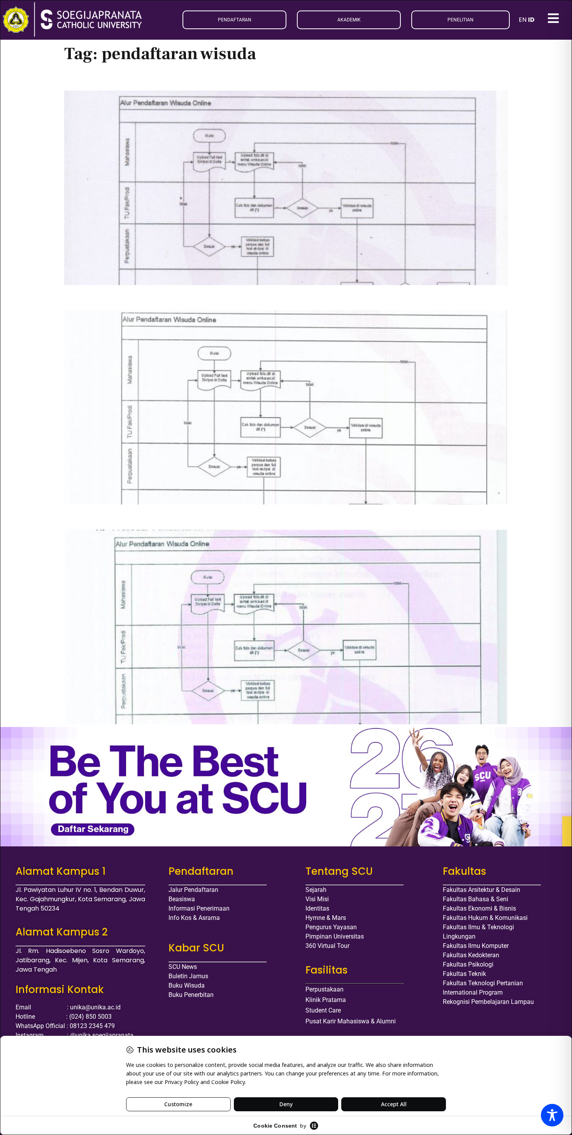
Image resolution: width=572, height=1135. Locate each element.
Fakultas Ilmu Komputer (476, 945)
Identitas (317, 908)
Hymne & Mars (325, 917)
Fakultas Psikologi (468, 964)
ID (531, 19)
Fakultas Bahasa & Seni (475, 899)
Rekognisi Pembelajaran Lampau (488, 1001)
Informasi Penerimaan (199, 908)
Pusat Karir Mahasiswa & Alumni (350, 1021)
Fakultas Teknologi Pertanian (483, 983)
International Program (473, 992)
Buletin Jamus (188, 976)
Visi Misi (317, 899)
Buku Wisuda (186, 985)
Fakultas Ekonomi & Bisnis (479, 908)
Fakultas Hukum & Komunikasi (485, 917)
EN (522, 19)
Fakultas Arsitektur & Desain (481, 889)
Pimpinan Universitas (334, 936)
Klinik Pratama (325, 1000)
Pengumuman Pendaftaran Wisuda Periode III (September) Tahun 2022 (225, 77)
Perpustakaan (324, 989)
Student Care (323, 1010)
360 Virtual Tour (327, 945)
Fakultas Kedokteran (471, 955)
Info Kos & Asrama (194, 917)
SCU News (182, 966)
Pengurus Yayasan (331, 927)
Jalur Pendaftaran (193, 889)
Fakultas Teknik (464, 973)
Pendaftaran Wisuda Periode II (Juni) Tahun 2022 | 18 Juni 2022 (208, 297)
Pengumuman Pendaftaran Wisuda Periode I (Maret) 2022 (194, 516)
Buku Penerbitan (191, 994)
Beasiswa (181, 899)
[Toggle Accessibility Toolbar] (552, 1115)
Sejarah (315, 889)
